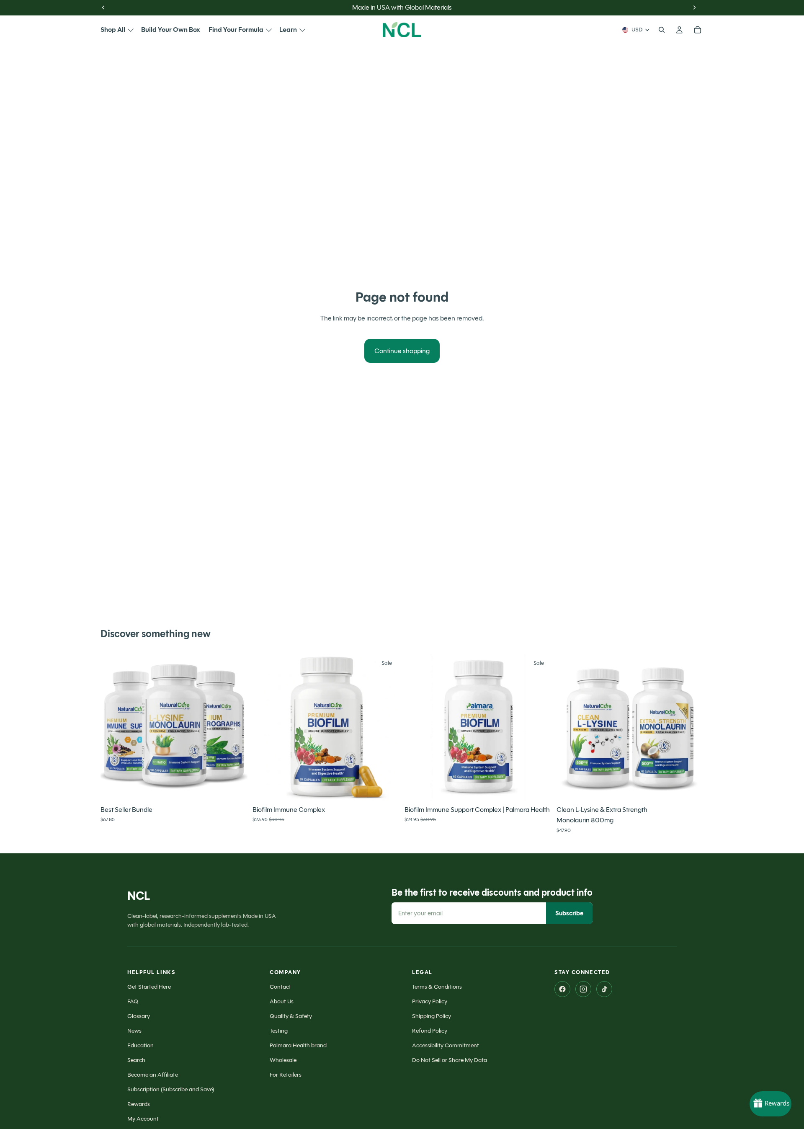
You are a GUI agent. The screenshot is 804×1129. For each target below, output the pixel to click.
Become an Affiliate (152, 1074)
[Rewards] (770, 1103)
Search (136, 1060)
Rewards (138, 1104)
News (134, 1030)
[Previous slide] (113, 727)
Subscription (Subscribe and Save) (170, 1089)
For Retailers (286, 1074)
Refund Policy (429, 1030)
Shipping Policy (431, 1016)
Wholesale (283, 1060)
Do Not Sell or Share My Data (449, 1060)
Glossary (138, 1016)
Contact (280, 986)
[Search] (661, 30)
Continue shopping (402, 351)
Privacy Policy (429, 1001)
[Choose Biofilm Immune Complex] (386, 788)
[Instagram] (583, 989)
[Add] (234, 788)
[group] (173, 727)
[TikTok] (604, 989)
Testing (279, 1030)
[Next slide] (234, 727)
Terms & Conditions (437, 986)
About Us (282, 1001)
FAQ (132, 1001)
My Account (143, 1118)
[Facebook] (562, 989)
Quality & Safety (291, 1016)
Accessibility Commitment (445, 1045)
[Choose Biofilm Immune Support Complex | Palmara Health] (538, 788)
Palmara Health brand (298, 1045)
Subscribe (569, 913)
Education (140, 1045)
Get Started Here (149, 986)
